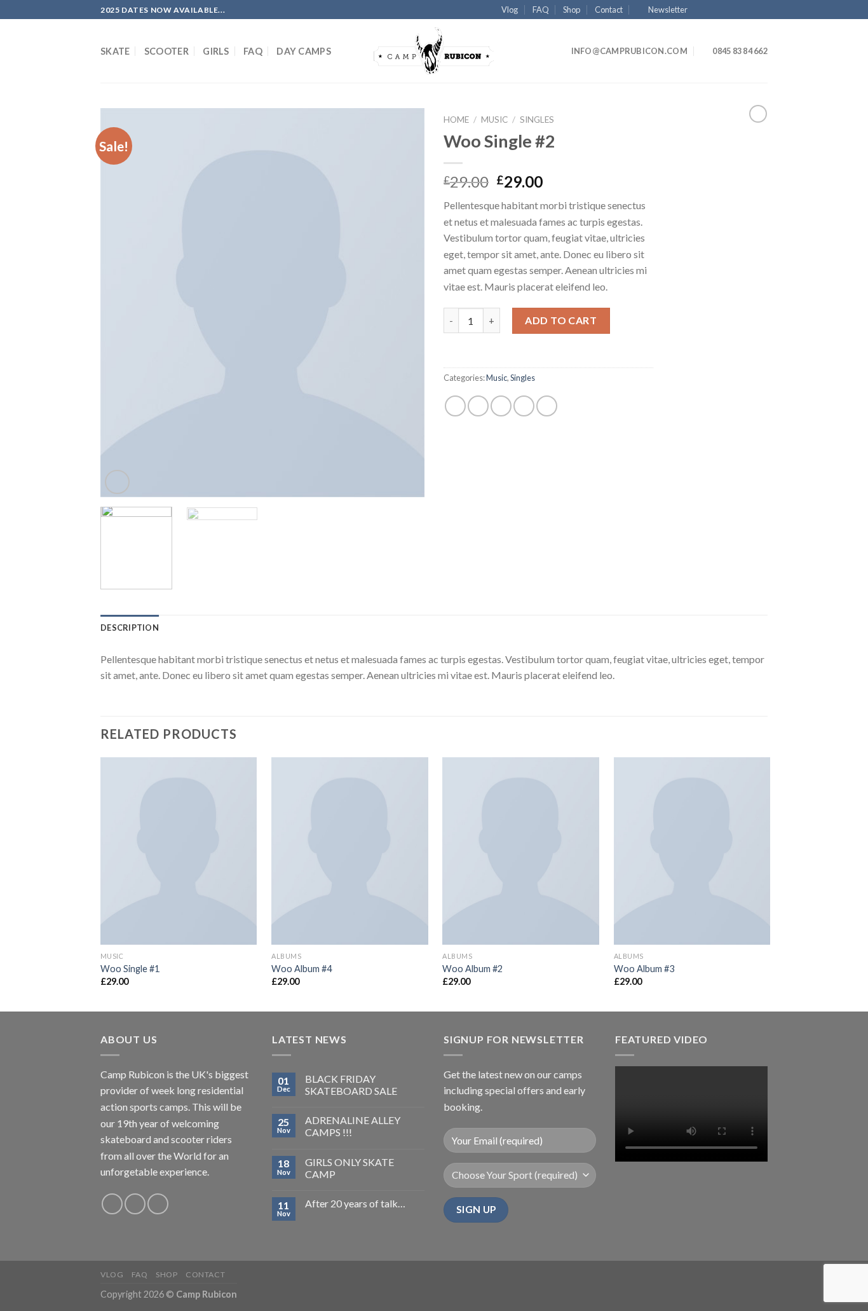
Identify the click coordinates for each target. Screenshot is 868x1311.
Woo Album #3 (644, 968)
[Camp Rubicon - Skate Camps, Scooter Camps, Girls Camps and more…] (434, 51)
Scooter (166, 51)
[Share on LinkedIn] (546, 405)
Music (494, 119)
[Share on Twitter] (478, 405)
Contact (609, 9)
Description (129, 627)
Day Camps (303, 51)
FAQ (540, 9)
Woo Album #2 (472, 968)
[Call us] (749, 10)
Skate (115, 51)
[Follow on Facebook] (700, 10)
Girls (216, 51)
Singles (537, 119)
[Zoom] (117, 482)
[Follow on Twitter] (725, 10)
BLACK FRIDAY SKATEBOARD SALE (351, 1085)
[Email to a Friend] (501, 405)
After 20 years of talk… (355, 1203)
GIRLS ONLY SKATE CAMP (349, 1168)
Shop (571, 9)
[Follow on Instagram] (713, 10)
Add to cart (561, 320)
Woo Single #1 (129, 968)
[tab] (129, 627)
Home (456, 119)
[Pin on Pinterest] (523, 405)
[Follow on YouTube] (761, 10)
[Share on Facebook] (455, 405)
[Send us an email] (737, 10)
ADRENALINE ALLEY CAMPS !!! (352, 1126)
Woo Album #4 (301, 968)
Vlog (509, 9)
